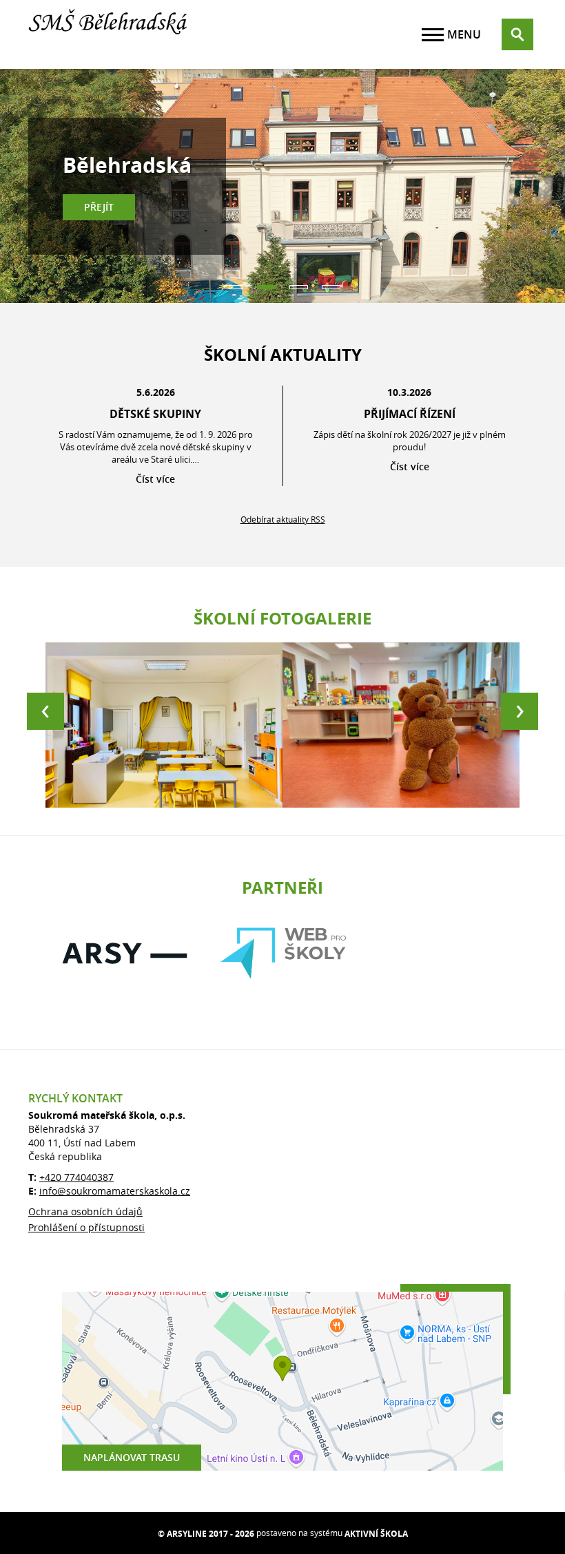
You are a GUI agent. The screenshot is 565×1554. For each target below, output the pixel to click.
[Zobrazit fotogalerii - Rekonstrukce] (163, 725)
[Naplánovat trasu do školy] (282, 1381)
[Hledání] (517, 34)
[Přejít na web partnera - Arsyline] (124, 953)
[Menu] (433, 34)
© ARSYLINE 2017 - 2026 (206, 1534)
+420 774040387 (76, 1177)
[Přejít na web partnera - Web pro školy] (283, 953)
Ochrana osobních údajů (85, 1211)
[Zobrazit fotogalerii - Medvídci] (401, 725)
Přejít (99, 206)
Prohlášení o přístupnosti (86, 1227)
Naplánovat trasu (131, 1457)
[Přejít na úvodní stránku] (111, 34)
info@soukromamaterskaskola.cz (114, 1190)
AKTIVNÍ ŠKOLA (376, 1534)
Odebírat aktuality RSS (282, 519)
